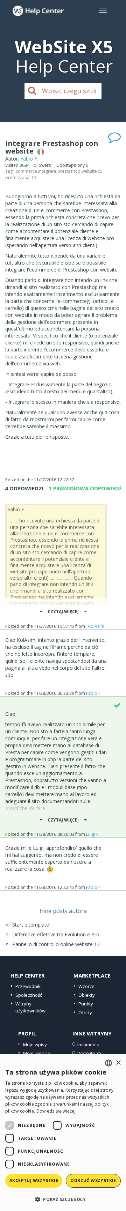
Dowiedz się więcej (56, 1111)
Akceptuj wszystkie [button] (33, 1180)
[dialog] (63, 1132)
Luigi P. (93, 834)
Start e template (30, 924)
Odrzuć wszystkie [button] (93, 1180)
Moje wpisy (35, 1044)
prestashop (68, 171)
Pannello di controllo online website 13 (56, 944)
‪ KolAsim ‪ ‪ (96, 626)
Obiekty (86, 995)
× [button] (118, 1062)
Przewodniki (28, 986)
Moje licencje (36, 1053)
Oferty (85, 1012)
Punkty (85, 1004)
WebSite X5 (89, 1053)
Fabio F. (29, 158)
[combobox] (108, 1063)
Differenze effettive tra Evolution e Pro (55, 934)
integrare (47, 171)
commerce (26, 171)
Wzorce (86, 986)
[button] (63, 1199)
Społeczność (28, 995)
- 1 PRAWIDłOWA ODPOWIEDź (82, 488)
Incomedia (88, 1044)
